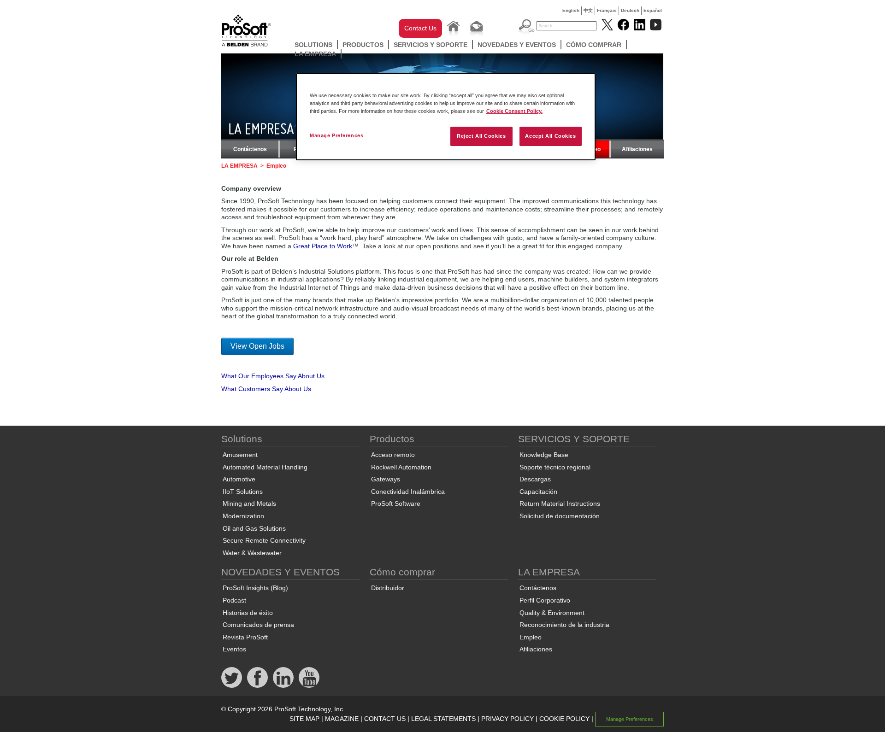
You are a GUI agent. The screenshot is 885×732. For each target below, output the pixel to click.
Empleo (530, 637)
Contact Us (420, 28)
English (570, 10)
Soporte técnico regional (554, 467)
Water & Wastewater (252, 552)
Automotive (239, 479)
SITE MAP (304, 718)
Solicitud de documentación (559, 516)
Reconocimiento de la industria (564, 624)
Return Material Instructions (559, 503)
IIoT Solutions (243, 491)
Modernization (243, 516)
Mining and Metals (249, 503)
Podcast (234, 600)
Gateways (385, 479)
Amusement (240, 454)
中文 (588, 10)
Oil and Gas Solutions (254, 528)
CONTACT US (385, 718)
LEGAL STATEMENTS (443, 718)
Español (652, 10)
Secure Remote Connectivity (264, 540)
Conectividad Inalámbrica (408, 491)
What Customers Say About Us (266, 388)
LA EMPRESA (315, 54)
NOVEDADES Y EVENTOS (517, 44)
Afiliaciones (637, 149)
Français (607, 10)
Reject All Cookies (481, 136)
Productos (363, 44)
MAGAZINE (342, 718)
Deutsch (630, 10)
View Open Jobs (257, 346)
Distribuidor (387, 587)
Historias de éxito (248, 612)
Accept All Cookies (550, 136)
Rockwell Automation (401, 467)
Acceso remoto (393, 454)
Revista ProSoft (245, 637)
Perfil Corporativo (544, 600)
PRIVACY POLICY (507, 718)
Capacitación (538, 491)
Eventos (234, 649)
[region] (446, 116)
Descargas (535, 479)
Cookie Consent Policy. (514, 111)
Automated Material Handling (265, 467)
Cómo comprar (593, 44)
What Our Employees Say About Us (272, 376)
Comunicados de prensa (258, 624)
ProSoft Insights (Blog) (255, 587)
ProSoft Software (395, 503)
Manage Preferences (336, 135)
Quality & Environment (551, 612)
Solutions (313, 44)
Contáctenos (250, 149)
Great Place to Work (322, 246)
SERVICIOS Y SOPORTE (430, 44)
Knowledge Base (543, 454)
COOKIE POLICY (564, 718)
